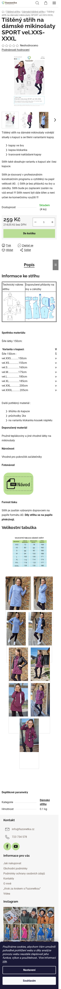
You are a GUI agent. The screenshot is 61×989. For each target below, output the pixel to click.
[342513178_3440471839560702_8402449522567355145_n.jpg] (43, 609)
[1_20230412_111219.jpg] (29, 751)
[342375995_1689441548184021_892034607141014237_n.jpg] (16, 645)
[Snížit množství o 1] (35, 222)
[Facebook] (7, 846)
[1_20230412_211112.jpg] (40, 680)
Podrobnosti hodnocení (15, 49)
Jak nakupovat (12, 863)
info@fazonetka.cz (23, 829)
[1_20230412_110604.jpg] (18, 716)
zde (5, 961)
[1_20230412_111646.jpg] (18, 680)
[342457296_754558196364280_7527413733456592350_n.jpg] (18, 609)
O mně (7, 883)
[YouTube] (16, 846)
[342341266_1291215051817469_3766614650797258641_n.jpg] (40, 645)
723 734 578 (19, 836)
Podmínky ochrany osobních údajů (24, 873)
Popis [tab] (29, 264)
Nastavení (29, 970)
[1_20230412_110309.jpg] (40, 716)
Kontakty (8, 878)
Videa (6, 893)
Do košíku (29, 233)
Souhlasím (29, 980)
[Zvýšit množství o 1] (52, 222)
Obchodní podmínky (15, 868)
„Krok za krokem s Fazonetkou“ (22, 888)
